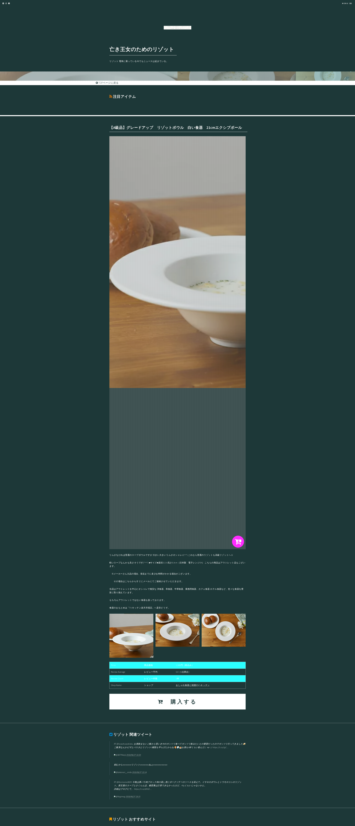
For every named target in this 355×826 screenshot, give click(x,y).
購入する (180, 701)
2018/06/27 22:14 (139, 772)
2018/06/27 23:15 (133, 796)
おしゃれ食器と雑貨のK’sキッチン (193, 685)
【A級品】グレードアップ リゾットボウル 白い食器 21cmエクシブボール (175, 127)
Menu (345, 3)
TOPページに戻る (108, 82)
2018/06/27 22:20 (133, 755)
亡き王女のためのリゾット (141, 49)
